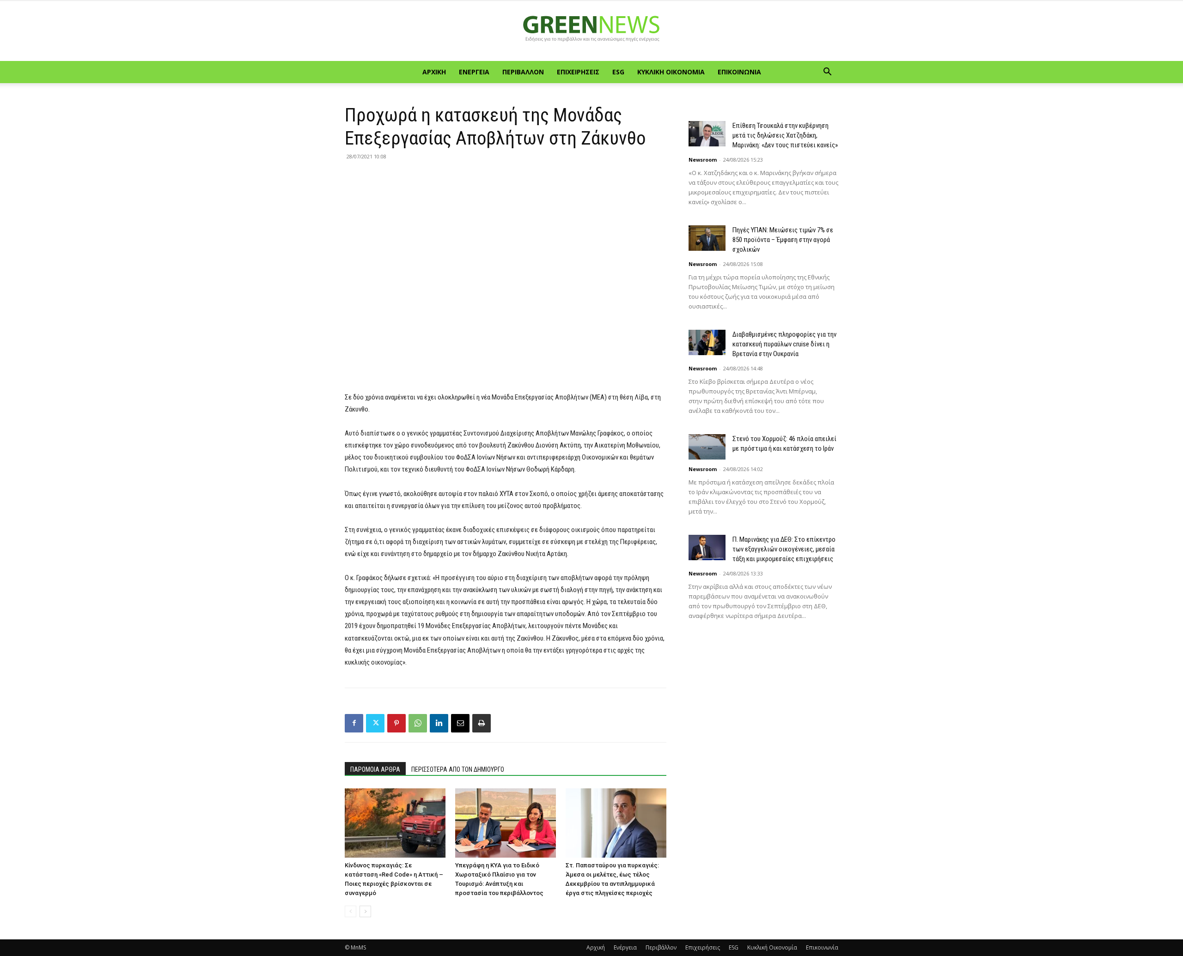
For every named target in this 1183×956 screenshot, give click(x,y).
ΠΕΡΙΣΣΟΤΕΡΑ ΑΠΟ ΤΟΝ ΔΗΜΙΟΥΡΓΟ (457, 769)
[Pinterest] (396, 723)
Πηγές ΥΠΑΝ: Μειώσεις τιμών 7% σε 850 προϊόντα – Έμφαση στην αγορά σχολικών (782, 240)
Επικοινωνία (739, 71)
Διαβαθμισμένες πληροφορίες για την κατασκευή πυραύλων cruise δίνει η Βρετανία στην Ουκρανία (784, 344)
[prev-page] (350, 911)
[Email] (460, 723)
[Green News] (591, 31)
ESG (618, 71)
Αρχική (434, 71)
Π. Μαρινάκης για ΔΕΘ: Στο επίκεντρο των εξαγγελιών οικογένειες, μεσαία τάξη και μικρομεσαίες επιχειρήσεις (783, 549)
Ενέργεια (474, 71)
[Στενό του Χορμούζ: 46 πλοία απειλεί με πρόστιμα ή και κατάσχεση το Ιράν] (707, 447)
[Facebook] (354, 723)
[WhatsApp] (418, 723)
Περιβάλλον (523, 71)
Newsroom (703, 159)
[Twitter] (375, 723)
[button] (827, 72)
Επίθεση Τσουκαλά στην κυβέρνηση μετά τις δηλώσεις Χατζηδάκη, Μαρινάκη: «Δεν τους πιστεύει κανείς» (785, 135)
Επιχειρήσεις (578, 71)
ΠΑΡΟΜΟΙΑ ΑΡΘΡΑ (375, 769)
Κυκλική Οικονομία (671, 71)
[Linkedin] (439, 723)
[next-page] (365, 911)
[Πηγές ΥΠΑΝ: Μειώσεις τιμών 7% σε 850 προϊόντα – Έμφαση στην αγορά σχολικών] (707, 238)
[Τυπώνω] (481, 723)
